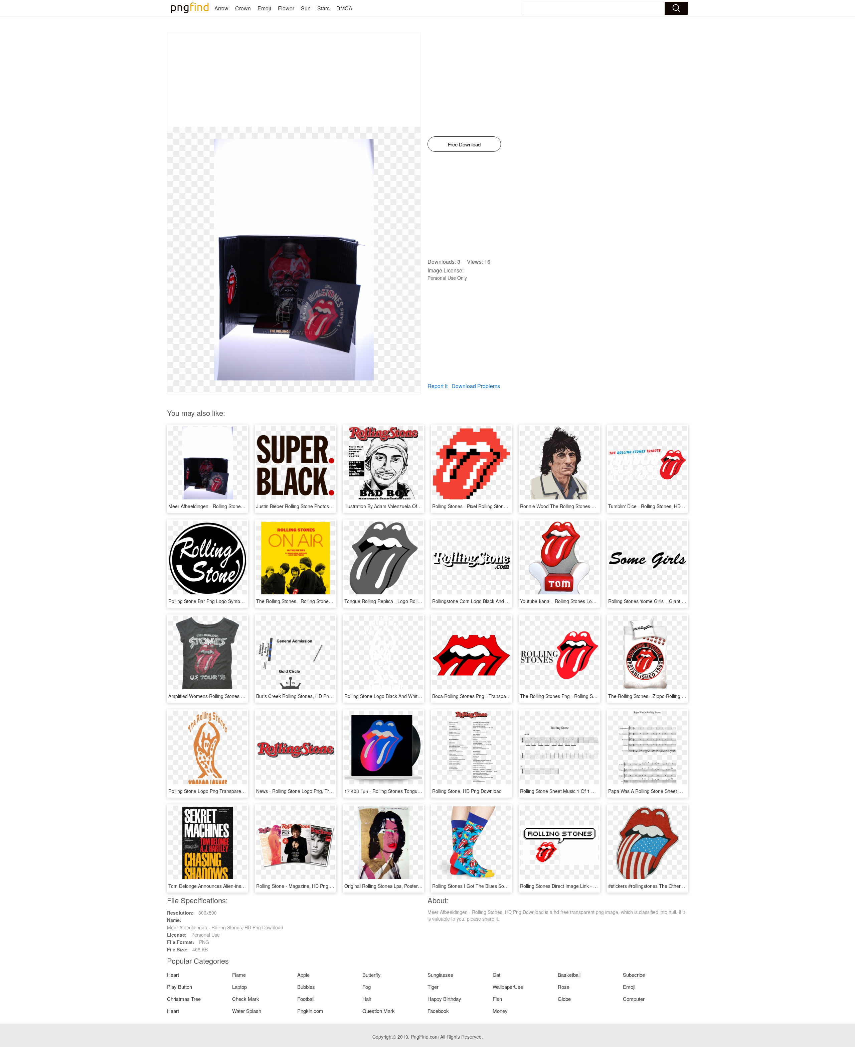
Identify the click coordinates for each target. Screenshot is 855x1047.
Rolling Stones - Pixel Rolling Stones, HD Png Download (491, 506)
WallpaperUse (508, 986)
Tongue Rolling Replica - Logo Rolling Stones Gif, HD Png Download (416, 601)
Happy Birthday (444, 998)
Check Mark (245, 998)
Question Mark (378, 1010)
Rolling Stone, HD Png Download (467, 791)
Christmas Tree (184, 998)
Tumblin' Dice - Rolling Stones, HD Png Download (660, 506)
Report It (438, 386)
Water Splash (246, 1010)
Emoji (264, 8)
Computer (634, 998)
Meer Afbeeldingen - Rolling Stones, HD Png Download (226, 506)
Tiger (433, 986)
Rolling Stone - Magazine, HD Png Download (303, 886)
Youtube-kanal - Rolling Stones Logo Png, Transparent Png (582, 601)
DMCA (344, 8)
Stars (323, 8)
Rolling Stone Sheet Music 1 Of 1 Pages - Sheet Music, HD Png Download (598, 791)
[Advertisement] (293, 80)
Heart (173, 974)
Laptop (239, 986)
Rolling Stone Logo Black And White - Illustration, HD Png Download (416, 696)
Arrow (221, 8)
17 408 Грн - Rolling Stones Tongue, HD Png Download (403, 791)
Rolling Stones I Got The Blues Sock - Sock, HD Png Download (498, 886)
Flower (286, 8)
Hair (366, 998)
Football (305, 998)
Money (500, 1010)
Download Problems (476, 386)
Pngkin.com (310, 1010)
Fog (366, 986)
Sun (306, 8)
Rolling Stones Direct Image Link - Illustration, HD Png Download (588, 886)
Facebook (438, 1010)
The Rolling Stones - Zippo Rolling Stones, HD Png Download (673, 696)
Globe (564, 998)
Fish (497, 998)
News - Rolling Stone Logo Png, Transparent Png (308, 791)
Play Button (179, 986)
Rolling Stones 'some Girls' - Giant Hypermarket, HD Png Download (679, 601)
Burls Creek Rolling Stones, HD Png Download (305, 696)
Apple (303, 974)
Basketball (569, 974)
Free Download (464, 144)
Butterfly (371, 974)
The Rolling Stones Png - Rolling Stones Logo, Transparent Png (587, 696)
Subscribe (634, 974)
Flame (239, 974)
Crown (243, 8)
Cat (496, 974)
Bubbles (306, 986)
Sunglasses (440, 974)
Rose (563, 986)
